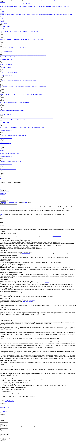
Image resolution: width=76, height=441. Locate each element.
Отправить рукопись (3, 8)
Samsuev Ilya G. (7, 127)
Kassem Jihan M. (15, 161)
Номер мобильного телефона (4, 425)
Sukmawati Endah (17, 48)
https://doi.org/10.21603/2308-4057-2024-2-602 (6, 59)
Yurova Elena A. (16, 135)
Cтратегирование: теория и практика (18, 3)
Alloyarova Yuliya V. (3, 169)
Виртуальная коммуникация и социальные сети (36, 3)
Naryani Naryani (13, 48)
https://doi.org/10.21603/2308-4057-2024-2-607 (6, 75)
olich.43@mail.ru (2, 194)
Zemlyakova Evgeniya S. (18, 127)
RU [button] (0, 10)
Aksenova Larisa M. (36, 111)
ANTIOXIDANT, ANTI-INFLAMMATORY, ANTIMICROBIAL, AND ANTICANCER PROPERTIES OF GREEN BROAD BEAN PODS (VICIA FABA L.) (21, 94)
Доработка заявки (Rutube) (3, 411)
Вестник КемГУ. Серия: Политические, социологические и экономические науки (28, 5)
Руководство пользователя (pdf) (4, 407)
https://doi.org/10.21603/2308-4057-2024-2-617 (6, 138)
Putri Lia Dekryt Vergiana (42, 48)
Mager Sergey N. (9, 143)
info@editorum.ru (47, 282)
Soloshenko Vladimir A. (3, 143)
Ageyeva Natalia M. (3, 80)
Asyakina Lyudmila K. (30, 111)
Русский (3, 11)
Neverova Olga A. (15, 111)
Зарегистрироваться (5, 434)
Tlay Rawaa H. (14, 64)
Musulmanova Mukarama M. (22, 135)
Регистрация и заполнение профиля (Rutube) (6, 408)
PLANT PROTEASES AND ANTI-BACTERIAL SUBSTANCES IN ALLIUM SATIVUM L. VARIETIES (14, 47)
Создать (4, 203)
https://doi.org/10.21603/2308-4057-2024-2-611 (6, 106)
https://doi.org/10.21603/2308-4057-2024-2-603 (6, 156)
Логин (1, 438)
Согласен (2, 1)
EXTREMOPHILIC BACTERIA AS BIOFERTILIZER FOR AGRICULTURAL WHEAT (12, 110)
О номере (3, 28)
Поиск (1, 7)
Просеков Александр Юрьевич (4, 191)
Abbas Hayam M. (2, 161)
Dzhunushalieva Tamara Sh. (10, 135)
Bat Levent (18, 119)
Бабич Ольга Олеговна (3, 193)
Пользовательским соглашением (58, 0)
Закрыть (2, 434)
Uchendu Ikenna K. (2, 72)
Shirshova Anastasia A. (14, 80)
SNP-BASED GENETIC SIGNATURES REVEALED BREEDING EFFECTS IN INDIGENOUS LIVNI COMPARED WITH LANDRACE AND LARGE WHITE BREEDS (23, 86)
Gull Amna (1, 119)
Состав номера (4, 27)
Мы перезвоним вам (3, 403)
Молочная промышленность (59, 3)
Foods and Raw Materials (26, 3)
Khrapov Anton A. (8, 80)
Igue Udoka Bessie (15, 56)
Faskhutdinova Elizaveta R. (3, 111)
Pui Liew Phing (2, 153)
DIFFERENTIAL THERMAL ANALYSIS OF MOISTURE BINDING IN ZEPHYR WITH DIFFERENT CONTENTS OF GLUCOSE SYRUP (19, 31)
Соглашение (2, 202)
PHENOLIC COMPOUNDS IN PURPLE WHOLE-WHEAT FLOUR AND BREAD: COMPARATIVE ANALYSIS (15, 102)
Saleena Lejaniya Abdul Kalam (9, 153)
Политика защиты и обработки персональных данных (11, 202)
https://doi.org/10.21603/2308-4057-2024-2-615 (6, 130)
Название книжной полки (4, 200)
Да (0, 418)
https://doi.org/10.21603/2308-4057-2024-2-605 (6, 67)
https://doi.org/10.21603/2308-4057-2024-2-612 (6, 164)
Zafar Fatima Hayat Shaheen (7, 119)
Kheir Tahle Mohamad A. (9, 64)
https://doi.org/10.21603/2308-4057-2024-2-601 (6, 43)
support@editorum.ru (10, 400)
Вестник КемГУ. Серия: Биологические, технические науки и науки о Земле (49, 5)
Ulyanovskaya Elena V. (26, 80)
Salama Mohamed (20, 161)
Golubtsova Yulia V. (20, 111)
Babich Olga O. (2, 127)
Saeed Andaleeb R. (2, 64)
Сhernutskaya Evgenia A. (32, 80)
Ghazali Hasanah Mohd (16, 153)
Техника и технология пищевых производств (49, 3)
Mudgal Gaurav (25, 111)
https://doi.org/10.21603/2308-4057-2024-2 (5, 26)
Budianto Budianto (2, 48)
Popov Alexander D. (24, 127)
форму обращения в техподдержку (9, 401)
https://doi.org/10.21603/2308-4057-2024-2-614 (6, 122)
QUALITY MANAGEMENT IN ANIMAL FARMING (7, 141)
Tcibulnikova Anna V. (12, 127)
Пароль (1, 439)
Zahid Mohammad (22, 119)
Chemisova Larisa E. (20, 80)
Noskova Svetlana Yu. (36, 127)
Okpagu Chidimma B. (14, 72)
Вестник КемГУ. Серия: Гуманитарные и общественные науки (8, 5)
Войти (4, 440)
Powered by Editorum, (25, 202)
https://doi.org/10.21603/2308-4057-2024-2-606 (6, 51)
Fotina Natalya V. (10, 111)
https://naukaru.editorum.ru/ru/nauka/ (56, 236)
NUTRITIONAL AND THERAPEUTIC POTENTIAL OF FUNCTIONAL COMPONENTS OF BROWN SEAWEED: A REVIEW (17, 167)
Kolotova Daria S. (8, 169)
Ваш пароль (2, 429)
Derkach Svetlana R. (13, 169)
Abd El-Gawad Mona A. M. (8, 161)
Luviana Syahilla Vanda (35, 48)
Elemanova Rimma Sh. (3, 135)
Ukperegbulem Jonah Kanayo (9, 56)
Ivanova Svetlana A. (30, 127)
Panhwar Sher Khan (13, 119)
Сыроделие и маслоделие (66, 3)
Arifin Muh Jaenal (8, 48)
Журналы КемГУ (2, 2)
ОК (8, 433)
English (3, 12)
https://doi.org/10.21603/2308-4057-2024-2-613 (6, 114)
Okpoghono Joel (2, 56)
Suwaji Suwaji (22, 48)
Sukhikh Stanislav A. (42, 127)
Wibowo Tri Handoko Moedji (28, 48)
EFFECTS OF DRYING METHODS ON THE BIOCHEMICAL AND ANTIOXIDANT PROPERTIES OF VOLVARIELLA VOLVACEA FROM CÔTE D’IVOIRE (21, 39)
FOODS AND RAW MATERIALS (4, 23)
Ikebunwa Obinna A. (8, 72)
